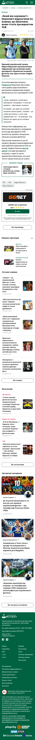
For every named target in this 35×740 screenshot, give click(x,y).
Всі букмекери (17, 227)
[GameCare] (27, 735)
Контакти (5, 686)
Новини (5, 12)
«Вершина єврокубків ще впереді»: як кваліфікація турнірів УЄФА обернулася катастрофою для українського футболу (17, 588)
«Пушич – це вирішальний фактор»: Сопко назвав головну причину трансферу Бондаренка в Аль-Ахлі (10, 285)
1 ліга (4, 654)
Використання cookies (10, 672)
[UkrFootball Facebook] (3, 639)
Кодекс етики (7, 680)
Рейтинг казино (24, 657)
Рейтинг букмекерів (25, 654)
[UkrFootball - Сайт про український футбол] (8, 2)
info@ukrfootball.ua (8, 636)
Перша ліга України (9, 419)
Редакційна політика (9, 677)
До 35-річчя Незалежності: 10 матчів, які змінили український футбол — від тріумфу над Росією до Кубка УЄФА (16, 506)
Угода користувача (8, 675)
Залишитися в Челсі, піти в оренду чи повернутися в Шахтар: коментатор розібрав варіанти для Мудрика (16, 547)
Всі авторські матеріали (17, 605)
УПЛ (3, 441)
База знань (22, 660)
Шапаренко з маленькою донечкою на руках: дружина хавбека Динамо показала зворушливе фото (11, 365)
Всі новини (17, 380)
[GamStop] (17, 731)
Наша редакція (7, 683)
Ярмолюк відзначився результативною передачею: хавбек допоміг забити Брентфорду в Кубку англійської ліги (11, 345)
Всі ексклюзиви (17, 465)
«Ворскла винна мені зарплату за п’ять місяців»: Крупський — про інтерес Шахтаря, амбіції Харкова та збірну (11, 450)
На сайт (17, 211)
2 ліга (4, 657)
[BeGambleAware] (12, 736)
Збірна (4, 646)
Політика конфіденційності (12, 669)
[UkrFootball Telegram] (7, 639)
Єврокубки (6, 649)
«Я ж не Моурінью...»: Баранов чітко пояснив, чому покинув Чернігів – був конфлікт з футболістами (11, 427)
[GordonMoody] (23, 727)
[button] (26, 2)
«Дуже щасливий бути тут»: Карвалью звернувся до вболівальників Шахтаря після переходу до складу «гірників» (11, 323)
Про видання (6, 666)
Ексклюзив (22, 649)
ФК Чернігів (6, 394)
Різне (20, 652)
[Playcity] (10, 727)
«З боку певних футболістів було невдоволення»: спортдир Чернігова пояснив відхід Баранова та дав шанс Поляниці (11, 404)
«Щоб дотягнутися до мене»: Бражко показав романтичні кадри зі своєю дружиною (11, 304)
